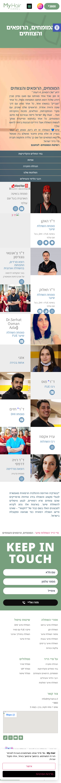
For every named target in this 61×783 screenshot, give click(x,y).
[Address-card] (21, 208)
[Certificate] (52, 242)
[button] (57, 28)
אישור (29, 766)
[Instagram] (15, 208)
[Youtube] (15, 737)
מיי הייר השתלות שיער (47, 532)
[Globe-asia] (46, 311)
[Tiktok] (5, 737)
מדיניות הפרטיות (44, 774)
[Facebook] (21, 737)
